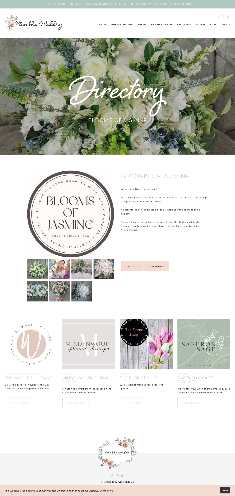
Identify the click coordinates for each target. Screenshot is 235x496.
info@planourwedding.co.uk (119, 481)
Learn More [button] (106, 490)
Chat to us (132, 266)
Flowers (19, 373)
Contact (225, 24)
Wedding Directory (122, 24)
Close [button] (225, 490)
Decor (8, 373)
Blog (213, 24)
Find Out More (18, 402)
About (102, 24)
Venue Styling (34, 373)
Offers (142, 24)
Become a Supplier (161, 24)
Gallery (200, 24)
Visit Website (156, 266)
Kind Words (184, 24)
